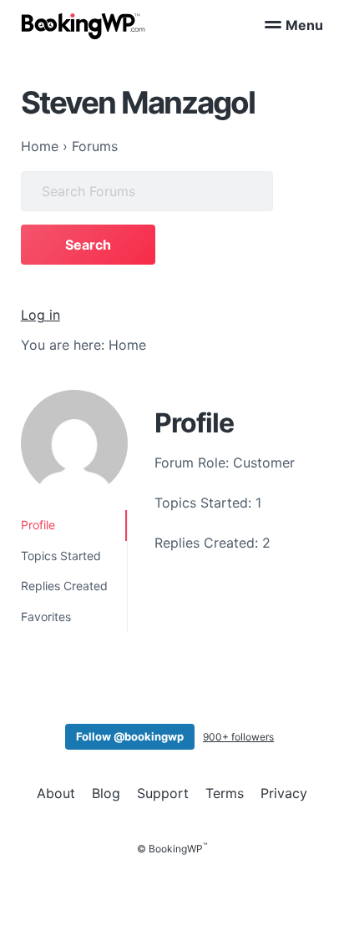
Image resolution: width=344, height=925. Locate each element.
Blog (106, 793)
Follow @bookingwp (130, 736)
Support (163, 793)
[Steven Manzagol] (74, 443)
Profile (38, 525)
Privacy (284, 793)
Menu (304, 25)
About (56, 793)
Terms (224, 793)
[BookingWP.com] (83, 26)
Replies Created (64, 586)
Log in (40, 314)
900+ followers (238, 736)
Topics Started (61, 555)
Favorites (46, 616)
